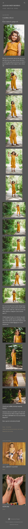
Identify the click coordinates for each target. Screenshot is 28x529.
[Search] (25, 2)
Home (4, 8)
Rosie (3, 431)
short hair (7, 431)
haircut (15, 429)
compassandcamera (18, 522)
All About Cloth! (10, 467)
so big (11, 431)
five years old (10, 429)
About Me (10, 8)
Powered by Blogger (15, 519)
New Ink (5, 507)
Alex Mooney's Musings (11, 5)
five (6, 429)
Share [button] (3, 427)
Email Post (8, 427)
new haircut (20, 429)
